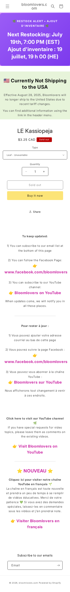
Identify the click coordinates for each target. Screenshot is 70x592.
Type (35, 147)
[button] (7, 6)
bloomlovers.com (28, 583)
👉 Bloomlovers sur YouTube (35, 382)
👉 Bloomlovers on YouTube (35, 293)
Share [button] (37, 211)
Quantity (35, 164)
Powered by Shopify (50, 583)
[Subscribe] (58, 565)
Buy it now (35, 195)
